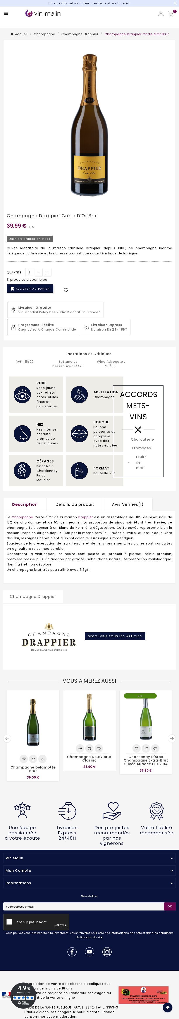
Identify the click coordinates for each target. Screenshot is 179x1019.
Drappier (85, 517)
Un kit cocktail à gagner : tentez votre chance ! (89, 3)
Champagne (23, 517)
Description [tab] (25, 504)
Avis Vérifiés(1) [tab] (128, 504)
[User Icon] (161, 13)
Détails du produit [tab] (75, 504)
